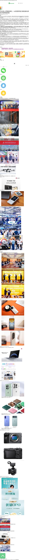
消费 (13, 0)
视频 (10, 0)
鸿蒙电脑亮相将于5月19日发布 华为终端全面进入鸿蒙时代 (7, 347)
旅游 (6, 0)
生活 (7, 0)
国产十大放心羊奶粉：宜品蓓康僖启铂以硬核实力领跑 (6, 477)
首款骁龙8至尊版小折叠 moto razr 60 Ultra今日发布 (8, 413)
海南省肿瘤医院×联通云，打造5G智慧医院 (7, 48)
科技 (16, 0)
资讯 (1, 0)
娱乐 (2, 0)
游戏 (5, 0)
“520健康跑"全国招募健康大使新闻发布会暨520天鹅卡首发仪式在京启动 (8, 252)
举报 (0, 59)
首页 (0, 0)
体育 (4, 0)
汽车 (15, 0)
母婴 (9, 0)
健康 (12, 0)
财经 (11, 0)
